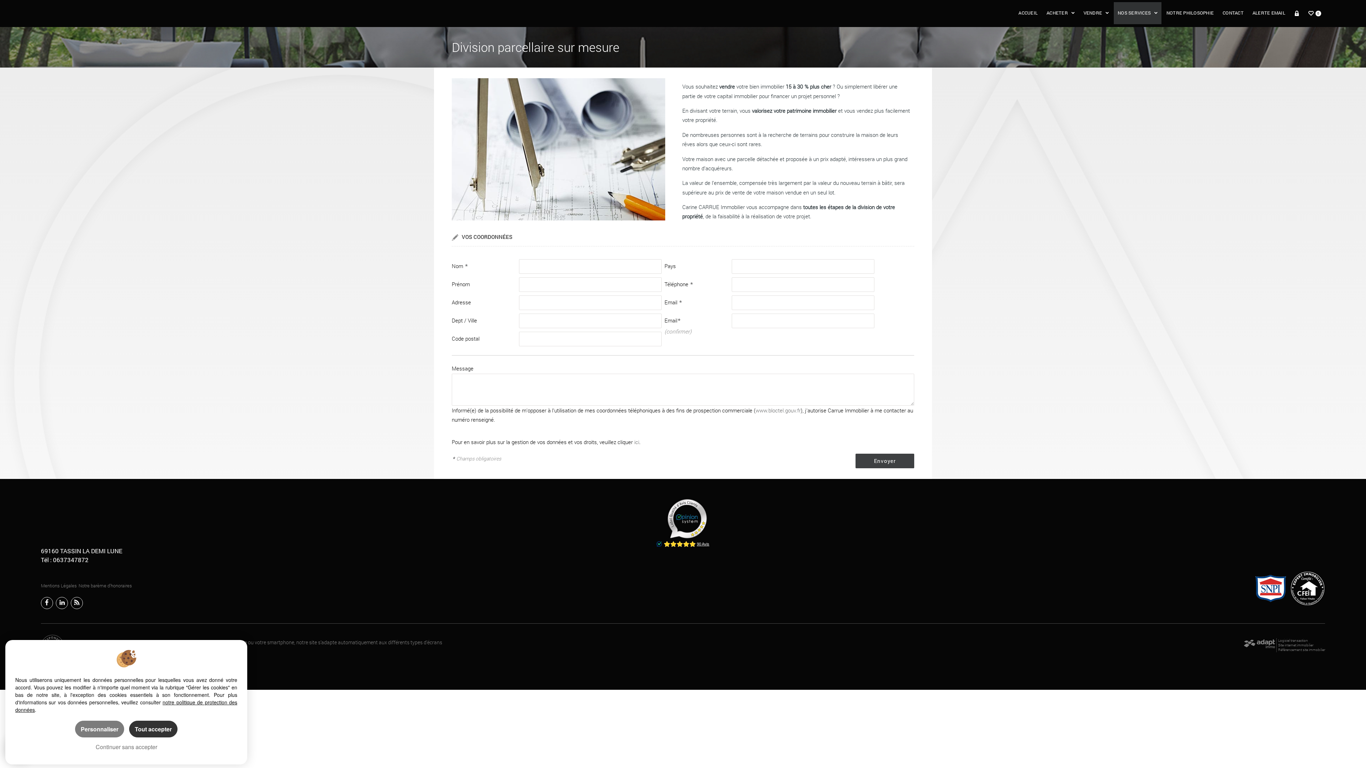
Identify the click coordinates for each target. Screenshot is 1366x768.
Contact (1233, 13)
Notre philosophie (1190, 13)
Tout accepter (153, 729)
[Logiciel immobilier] (1259, 645)
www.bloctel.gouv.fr (778, 410)
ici (636, 442)
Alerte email (1269, 13)
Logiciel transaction (1293, 640)
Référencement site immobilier (1301, 649)
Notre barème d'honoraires (106, 585)
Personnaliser (99, 729)
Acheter (1057, 13)
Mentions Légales (59, 585)
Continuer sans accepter (126, 747)
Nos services (1134, 13)
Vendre (1093, 13)
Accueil (1028, 13)
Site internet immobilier (1295, 645)
